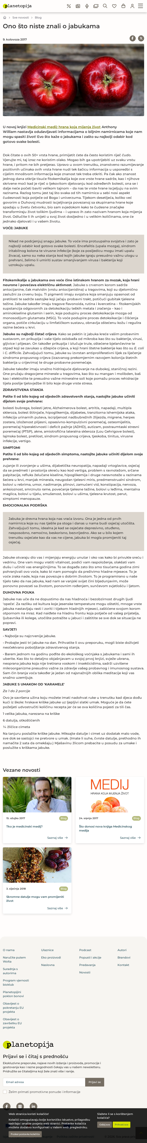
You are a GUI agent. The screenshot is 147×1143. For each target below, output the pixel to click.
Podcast (85, 950)
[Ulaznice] (96, 6)
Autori (122, 950)
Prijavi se (95, 1082)
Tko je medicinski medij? (24, 826)
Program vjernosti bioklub (16, 982)
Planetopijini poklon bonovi (13, 994)
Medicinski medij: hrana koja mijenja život (64, 127)
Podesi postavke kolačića (25, 1134)
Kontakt (123, 965)
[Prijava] (132, 6)
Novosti (84, 972)
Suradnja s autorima (10, 971)
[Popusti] (69, 6)
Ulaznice (47, 950)
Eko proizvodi (51, 957)
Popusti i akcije (90, 957)
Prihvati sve (121, 1124)
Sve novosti (20, 17)
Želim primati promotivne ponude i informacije (44, 1092)
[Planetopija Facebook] (7, 1106)
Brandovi (124, 957)
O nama (9, 950)
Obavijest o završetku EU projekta (12, 1023)
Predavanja (87, 965)
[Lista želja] (114, 6)
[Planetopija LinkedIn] (33, 1106)
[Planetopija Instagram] (20, 1106)
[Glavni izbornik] (140, 6)
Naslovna (48, 965)
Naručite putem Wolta (14, 959)
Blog (38, 17)
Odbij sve (104, 1124)
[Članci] (77, 6)
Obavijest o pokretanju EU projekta (13, 1008)
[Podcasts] (87, 6)
